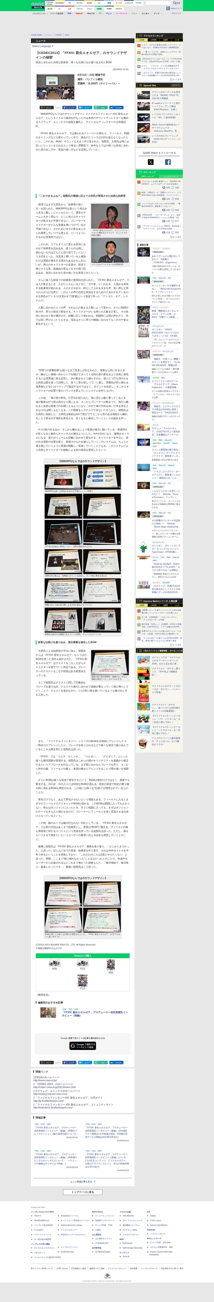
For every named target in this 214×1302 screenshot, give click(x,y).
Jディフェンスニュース (132, 1220)
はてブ (87, 108)
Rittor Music (97, 1212)
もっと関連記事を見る (81, 1181)
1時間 (141, 40)
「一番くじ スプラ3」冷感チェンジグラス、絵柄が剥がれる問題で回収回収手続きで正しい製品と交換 (161, 54)
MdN (122, 1239)
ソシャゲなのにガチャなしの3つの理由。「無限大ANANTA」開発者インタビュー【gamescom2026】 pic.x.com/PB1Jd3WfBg (161, 206)
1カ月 (177, 40)
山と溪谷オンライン (103, 1238)
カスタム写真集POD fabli (161, 1247)
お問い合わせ (62, 1268)
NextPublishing (67, 1252)
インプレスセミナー (69, 1230)
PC (100, 13)
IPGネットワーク (154, 1238)
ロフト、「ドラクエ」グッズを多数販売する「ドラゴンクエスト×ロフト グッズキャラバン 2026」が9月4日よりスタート (161, 68)
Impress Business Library (71, 1225)
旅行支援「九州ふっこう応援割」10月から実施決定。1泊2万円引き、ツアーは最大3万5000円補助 (161, 627)
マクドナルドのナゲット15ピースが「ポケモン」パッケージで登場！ (166, 689)
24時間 (154, 40)
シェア (71, 108)
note (102, 108)
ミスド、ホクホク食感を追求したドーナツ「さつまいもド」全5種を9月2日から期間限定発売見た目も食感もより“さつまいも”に (161, 47)
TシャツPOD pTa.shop (160, 1242)
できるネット (39, 1253)
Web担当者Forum (41, 1220)
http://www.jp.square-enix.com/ (50, 1094)
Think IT (37, 1216)
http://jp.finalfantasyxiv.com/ (48, 1100)
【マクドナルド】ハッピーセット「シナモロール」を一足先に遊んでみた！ (166, 730)
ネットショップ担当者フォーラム (75, 1220)
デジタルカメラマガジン (44, 1248)
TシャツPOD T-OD (103, 1225)
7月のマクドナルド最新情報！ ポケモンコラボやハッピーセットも (163, 651)
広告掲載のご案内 (78, 1268)
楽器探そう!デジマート (105, 1220)
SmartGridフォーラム (70, 1216)
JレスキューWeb (130, 1230)
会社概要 (133, 1268)
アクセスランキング (153, 35)
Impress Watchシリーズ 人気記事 (160, 601)
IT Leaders (38, 1230)
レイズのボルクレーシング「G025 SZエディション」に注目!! (166, 138)
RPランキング (148, 176)
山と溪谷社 (97, 1235)
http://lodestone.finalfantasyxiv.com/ (53, 1107)
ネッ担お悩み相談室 (42, 1239)
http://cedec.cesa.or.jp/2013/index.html (54, 1087)
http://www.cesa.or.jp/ (45, 1080)
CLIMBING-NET (102, 1243)
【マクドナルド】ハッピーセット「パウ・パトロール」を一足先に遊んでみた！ (166, 719)
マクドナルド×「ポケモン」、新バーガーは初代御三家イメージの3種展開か (166, 707)
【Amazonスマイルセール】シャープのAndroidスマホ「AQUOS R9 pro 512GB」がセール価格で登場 (162, 61)
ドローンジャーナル (42, 1235)
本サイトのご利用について (42, 1268)
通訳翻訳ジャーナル (131, 1225)
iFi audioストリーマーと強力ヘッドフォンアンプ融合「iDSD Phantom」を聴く (166, 106)
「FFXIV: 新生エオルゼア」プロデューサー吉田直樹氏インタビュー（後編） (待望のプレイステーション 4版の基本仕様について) (55, 1130)
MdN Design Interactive (133, 1248)
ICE (148, 1212)
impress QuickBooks (158, 1225)
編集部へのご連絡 (96, 1268)
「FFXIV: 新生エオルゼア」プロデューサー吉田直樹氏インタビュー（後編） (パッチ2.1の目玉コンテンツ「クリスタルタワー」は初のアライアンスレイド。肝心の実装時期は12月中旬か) (107, 1160)
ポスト (48, 108)
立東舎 (98, 1230)
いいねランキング (171, 176)
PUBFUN (151, 1230)
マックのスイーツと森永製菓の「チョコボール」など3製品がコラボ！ (166, 741)
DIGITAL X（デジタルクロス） (73, 1235)
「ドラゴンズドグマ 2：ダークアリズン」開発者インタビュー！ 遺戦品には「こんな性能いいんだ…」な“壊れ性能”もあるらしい (166, 477)
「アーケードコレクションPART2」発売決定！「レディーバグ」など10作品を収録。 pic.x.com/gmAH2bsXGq (161, 228)
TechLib (126, 1256)
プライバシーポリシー (117, 1268)
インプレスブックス (69, 1247)
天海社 (153, 1216)
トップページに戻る (82, 1192)
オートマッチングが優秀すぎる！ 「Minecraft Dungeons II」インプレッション (166, 288)
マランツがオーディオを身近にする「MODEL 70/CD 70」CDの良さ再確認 (166, 95)
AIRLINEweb (128, 1216)
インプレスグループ (149, 1268)
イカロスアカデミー (131, 1235)
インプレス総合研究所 (43, 1225)
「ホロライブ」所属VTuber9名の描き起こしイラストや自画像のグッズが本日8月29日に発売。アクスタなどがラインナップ (161, 75)
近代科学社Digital (102, 1252)
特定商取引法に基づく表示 (172, 1268)
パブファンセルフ (157, 1234)
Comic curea (155, 1220)
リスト (57, 108)
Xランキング (150, 172)
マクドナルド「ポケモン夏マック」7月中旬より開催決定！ (166, 671)
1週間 (165, 40)
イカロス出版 (125, 1212)
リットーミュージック (104, 1216)
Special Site (150, 85)
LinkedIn (118, 108)
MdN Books (128, 1243)
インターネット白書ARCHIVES (47, 1257)
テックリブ (124, 1253)
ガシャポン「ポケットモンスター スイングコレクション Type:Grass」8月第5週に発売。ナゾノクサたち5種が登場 (166, 551)
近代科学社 (97, 1248)
